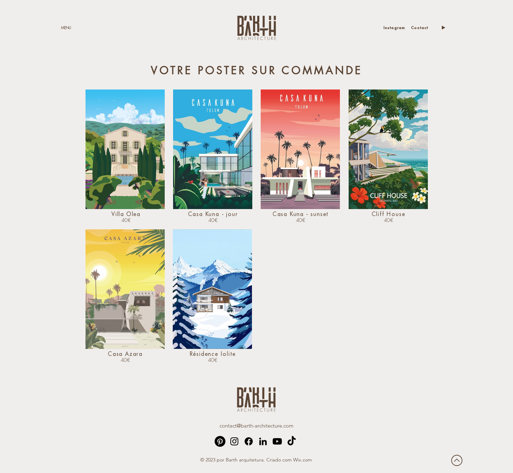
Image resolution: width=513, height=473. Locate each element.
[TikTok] (291, 441)
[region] (125, 149)
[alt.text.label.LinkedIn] (263, 441)
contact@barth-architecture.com (256, 425)
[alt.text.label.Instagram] (234, 441)
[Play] (443, 28)
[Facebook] (248, 441)
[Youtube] (277, 441)
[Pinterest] (220, 441)
